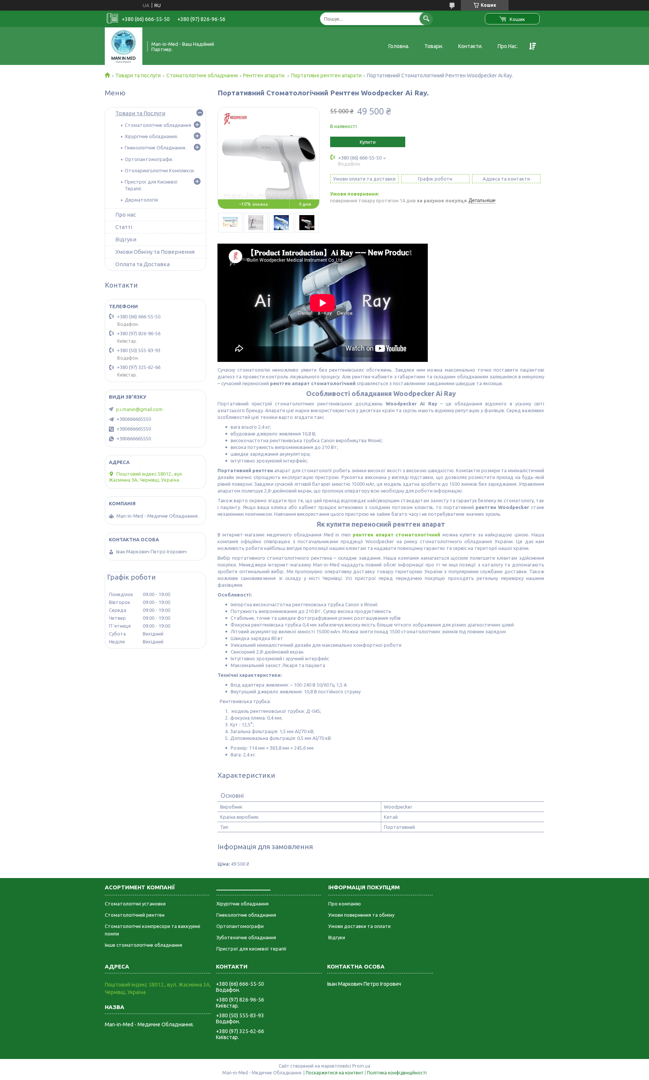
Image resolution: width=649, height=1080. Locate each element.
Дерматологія (141, 199)
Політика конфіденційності (397, 1072)
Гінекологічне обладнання (246, 914)
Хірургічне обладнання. (151, 136)
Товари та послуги (138, 75)
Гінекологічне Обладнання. (155, 147)
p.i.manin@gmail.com (139, 409)
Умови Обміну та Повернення (155, 252)
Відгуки (125, 239)
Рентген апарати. (264, 75)
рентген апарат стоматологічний (396, 534)
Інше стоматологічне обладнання (143, 944)
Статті (123, 227)
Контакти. (470, 46)
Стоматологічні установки (135, 903)
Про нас (125, 214)
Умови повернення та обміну (361, 914)
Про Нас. (508, 46)
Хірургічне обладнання (242, 903)
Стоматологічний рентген (135, 914)
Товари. (433, 46)
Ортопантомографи (240, 926)
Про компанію (344, 903)
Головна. (398, 46)
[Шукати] (426, 18)
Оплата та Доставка (142, 264)
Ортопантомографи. (149, 159)
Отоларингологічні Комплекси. (160, 170)
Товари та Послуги (140, 113)
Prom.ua (361, 1065)
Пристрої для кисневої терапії (251, 948)
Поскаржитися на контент (335, 1072)
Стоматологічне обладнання (202, 75)
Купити (368, 142)
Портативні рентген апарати (326, 75)
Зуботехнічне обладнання (246, 937)
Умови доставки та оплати (359, 926)
